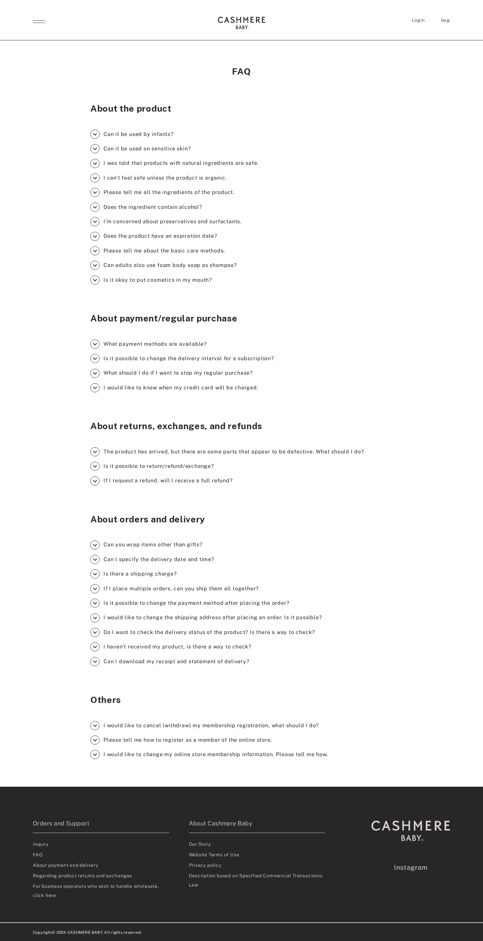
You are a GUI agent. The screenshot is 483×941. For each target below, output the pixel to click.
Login (418, 20)
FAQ (37, 854)
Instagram (410, 867)
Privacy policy (205, 865)
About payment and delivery (65, 865)
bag (445, 20)
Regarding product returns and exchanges (82, 875)
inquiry (41, 844)
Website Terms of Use (214, 854)
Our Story (200, 844)
